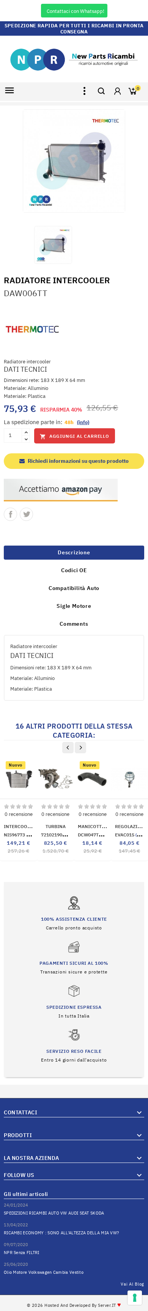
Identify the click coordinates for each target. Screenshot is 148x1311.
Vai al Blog (132, 1284)
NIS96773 (24, 835)
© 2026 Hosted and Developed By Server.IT (74, 1305)
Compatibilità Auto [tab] (74, 588)
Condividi (10, 514)
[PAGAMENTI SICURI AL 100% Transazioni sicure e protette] (73, 957)
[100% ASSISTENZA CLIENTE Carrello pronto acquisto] (74, 913)
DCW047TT (102, 835)
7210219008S (66, 835)
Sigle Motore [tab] (74, 606)
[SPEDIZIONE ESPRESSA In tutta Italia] (73, 1001)
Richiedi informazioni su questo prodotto (78, 461)
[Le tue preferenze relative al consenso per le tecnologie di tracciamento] (135, 1297)
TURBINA (56, 826)
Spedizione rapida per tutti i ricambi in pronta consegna (74, 28)
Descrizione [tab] (74, 552)
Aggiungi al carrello (74, 436)
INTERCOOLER (19, 826)
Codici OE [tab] (74, 570)
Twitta (26, 514)
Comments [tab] (74, 623)
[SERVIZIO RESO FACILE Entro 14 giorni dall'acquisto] (74, 1045)
